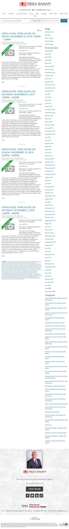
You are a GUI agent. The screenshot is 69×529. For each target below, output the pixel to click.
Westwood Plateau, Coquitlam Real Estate (16, 44)
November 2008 (50, 291)
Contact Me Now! (34, 489)
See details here (23, 50)
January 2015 (49, 190)
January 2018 (49, 128)
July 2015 (48, 180)
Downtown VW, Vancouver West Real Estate (28, 265)
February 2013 (49, 233)
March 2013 (48, 230)
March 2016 (48, 156)
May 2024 (48, 63)
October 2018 (49, 116)
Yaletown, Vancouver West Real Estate (15, 279)
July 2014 (48, 202)
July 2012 (48, 248)
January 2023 (49, 69)
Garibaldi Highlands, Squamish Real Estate (24, 267)
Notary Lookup (64, 13)
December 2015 (50, 165)
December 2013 (50, 211)
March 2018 (48, 122)
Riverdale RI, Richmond (19, 275)
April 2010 (48, 276)
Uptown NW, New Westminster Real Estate (14, 276)
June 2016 (48, 146)
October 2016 (49, 143)
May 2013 (48, 224)
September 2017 (50, 134)
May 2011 (48, 261)
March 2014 (48, 205)
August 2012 (49, 245)
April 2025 (48, 57)
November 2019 (50, 88)
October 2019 (49, 91)
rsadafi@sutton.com (61, 511)
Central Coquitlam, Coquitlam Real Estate (16, 262)
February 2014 (49, 208)
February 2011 (49, 264)
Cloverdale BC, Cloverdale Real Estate (20, 263)
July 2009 (48, 285)
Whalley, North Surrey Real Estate (19, 277)
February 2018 (49, 125)
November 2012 (50, 236)
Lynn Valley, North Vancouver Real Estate (16, 269)
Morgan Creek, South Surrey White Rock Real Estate (17, 270)
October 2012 (49, 239)
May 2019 (48, 100)
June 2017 (48, 140)
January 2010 (49, 279)
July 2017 (48, 137)
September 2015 (50, 174)
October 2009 (49, 282)
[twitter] (32, 495)
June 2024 (48, 60)
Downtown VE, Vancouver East (54, 323)
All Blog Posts (49, 32)
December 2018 (50, 109)
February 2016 (49, 159)
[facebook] (28, 495)
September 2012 (50, 242)
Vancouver (27, 276)
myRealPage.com (34, 519)
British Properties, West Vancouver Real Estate (18, 261)
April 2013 (48, 227)
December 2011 (50, 254)
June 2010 (48, 270)
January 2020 (49, 82)
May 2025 (48, 54)
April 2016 (48, 153)
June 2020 (48, 79)
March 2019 (48, 106)
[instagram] (41, 495)
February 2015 (49, 187)
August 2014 (49, 199)
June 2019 (48, 97)
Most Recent (49, 51)
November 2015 (50, 168)
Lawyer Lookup (53, 13)
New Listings (49, 38)
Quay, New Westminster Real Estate (24, 274)
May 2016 (48, 150)
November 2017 (50, 131)
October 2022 (49, 76)
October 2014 (49, 193)
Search (64, 20)
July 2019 (48, 94)
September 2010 (50, 267)
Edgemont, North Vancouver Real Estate (24, 266)
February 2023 (49, 66)
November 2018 (50, 113)
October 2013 (49, 217)
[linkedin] (37, 495)
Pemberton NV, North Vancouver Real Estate (22, 273)
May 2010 (48, 273)
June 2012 (48, 251)
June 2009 (48, 288)
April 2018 (48, 119)
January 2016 (49, 162)
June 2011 (48, 257)
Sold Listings (49, 44)
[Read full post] (10, 53)
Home (4, 13)
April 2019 (48, 103)
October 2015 (49, 171)
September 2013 (50, 220)
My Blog (47, 35)
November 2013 (50, 214)
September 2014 (50, 196)
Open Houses (49, 41)
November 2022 (50, 72)
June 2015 (48, 183)
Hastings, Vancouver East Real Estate (20, 268)
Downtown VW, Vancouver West (11, 265)
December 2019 (50, 85)
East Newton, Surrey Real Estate (55, 334)
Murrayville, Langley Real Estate (21, 272)
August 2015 (49, 177)
